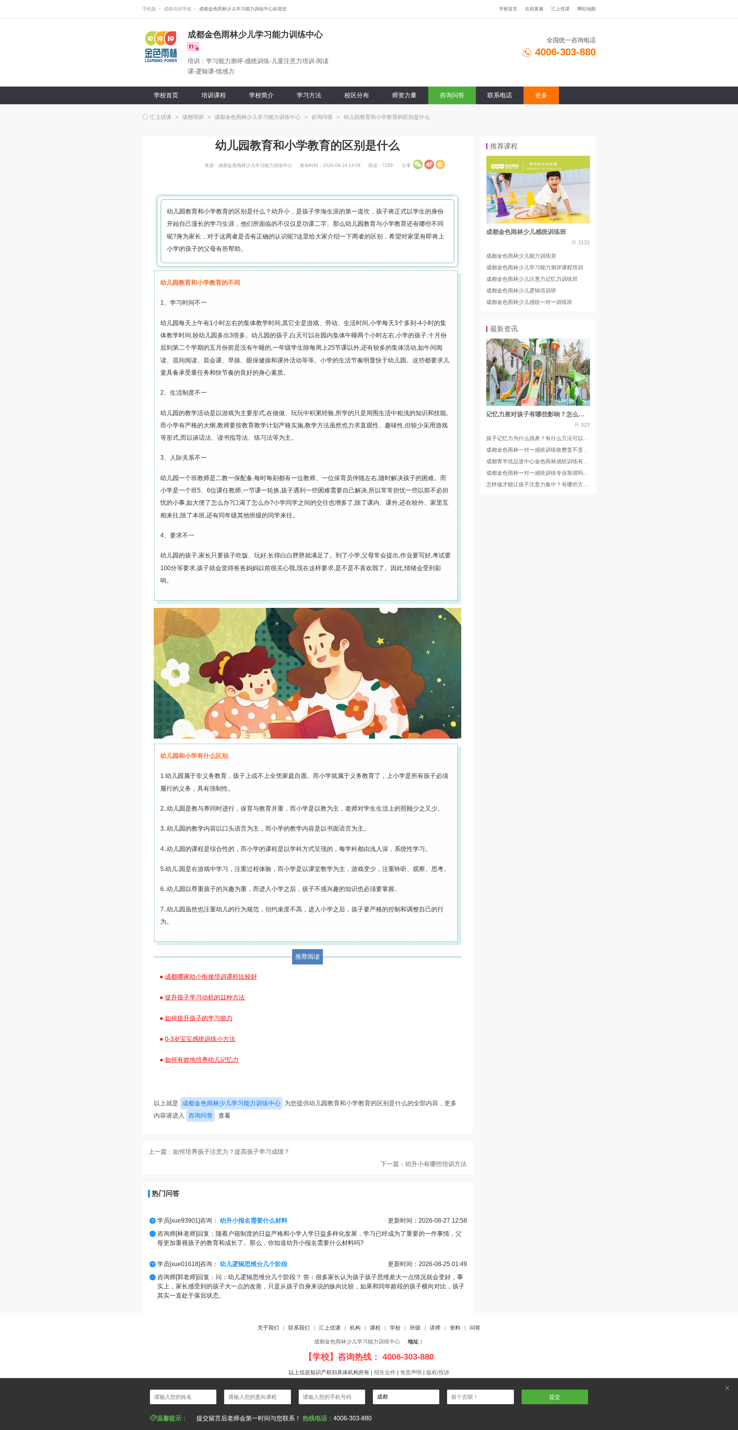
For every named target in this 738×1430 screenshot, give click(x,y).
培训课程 (213, 95)
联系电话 (499, 95)
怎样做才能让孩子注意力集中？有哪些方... (537, 484)
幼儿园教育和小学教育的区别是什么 (387, 117)
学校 (395, 1328)
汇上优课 (560, 9)
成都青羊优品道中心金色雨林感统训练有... (537, 461)
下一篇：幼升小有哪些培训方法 (424, 1164)
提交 (554, 1397)
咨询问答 (452, 95)
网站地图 (586, 9)
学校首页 (508, 9)
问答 (475, 1328)
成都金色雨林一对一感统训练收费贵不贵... (537, 450)
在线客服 (534, 9)
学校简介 (261, 95)
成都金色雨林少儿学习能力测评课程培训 (534, 267)
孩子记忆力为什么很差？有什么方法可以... (537, 438)
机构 (355, 1328)
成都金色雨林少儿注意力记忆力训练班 (532, 279)
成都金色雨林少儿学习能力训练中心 (257, 117)
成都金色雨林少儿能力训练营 (521, 256)
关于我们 (268, 1328)
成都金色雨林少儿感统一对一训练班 (529, 302)
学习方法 (309, 95)
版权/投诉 (437, 1372)
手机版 (149, 9)
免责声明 (411, 1372)
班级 (415, 1328)
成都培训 (193, 117)
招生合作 (385, 1372)
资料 (455, 1328)
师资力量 (404, 95)
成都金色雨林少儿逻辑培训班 (521, 290)
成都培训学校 (177, 9)
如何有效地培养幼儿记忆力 (202, 1059)
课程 (375, 1328)
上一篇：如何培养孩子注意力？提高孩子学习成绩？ (219, 1151)
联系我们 (299, 1328)
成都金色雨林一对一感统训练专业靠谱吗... (537, 473)
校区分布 (356, 95)
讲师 (435, 1328)
